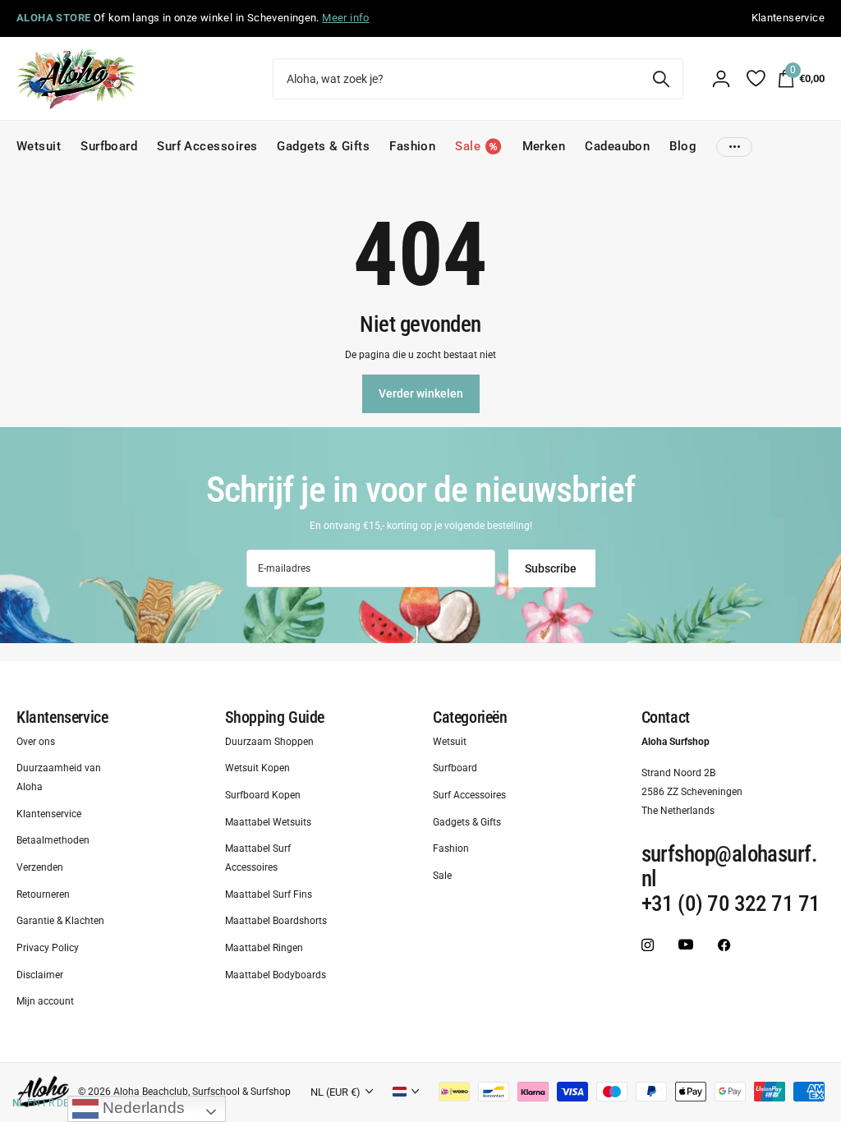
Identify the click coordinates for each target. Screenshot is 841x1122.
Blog (682, 146)
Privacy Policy (47, 948)
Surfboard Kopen (263, 795)
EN (33, 1103)
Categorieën (470, 717)
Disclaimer (39, 974)
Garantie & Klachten (60, 921)
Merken (544, 146)
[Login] (721, 79)
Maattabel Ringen (264, 948)
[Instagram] (647, 945)
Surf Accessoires (207, 146)
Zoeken (660, 78)
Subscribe (552, 568)
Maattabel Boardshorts (276, 921)
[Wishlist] (755, 78)
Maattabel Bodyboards (275, 974)
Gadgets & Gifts (323, 146)
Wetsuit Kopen (257, 768)
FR (48, 1103)
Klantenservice (62, 717)
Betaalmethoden (53, 840)
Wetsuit (38, 146)
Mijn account (45, 1001)
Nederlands (142, 1107)
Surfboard (108, 146)
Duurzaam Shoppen (269, 741)
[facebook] (724, 945)
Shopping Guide (274, 717)
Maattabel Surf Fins (268, 893)
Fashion (412, 146)
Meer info (346, 17)
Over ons (35, 741)
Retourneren (43, 893)
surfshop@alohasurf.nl (729, 866)
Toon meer (734, 146)
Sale (442, 875)
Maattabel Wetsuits (268, 821)
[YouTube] (685, 945)
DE (63, 1103)
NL (18, 1103)
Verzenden (39, 867)
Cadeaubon (617, 146)
